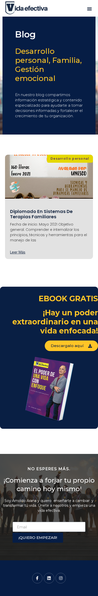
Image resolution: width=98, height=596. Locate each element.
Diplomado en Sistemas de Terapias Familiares (41, 214)
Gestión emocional (35, 74)
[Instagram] (61, 578)
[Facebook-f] (37, 578)
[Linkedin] (49, 578)
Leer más (17, 252)
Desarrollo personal (35, 56)
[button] (89, 9)
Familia (66, 60)
